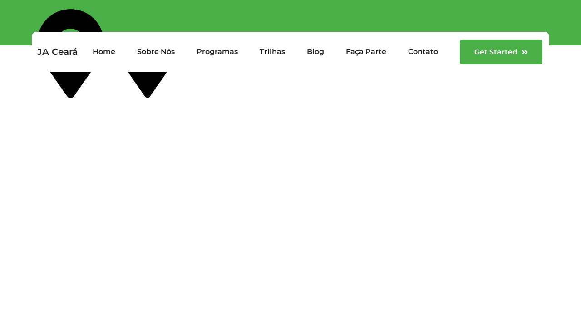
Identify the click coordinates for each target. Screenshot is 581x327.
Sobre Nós (156, 51)
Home (104, 51)
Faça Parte (366, 51)
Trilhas (272, 51)
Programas (217, 51)
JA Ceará (57, 51)
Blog (315, 51)
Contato (423, 51)
